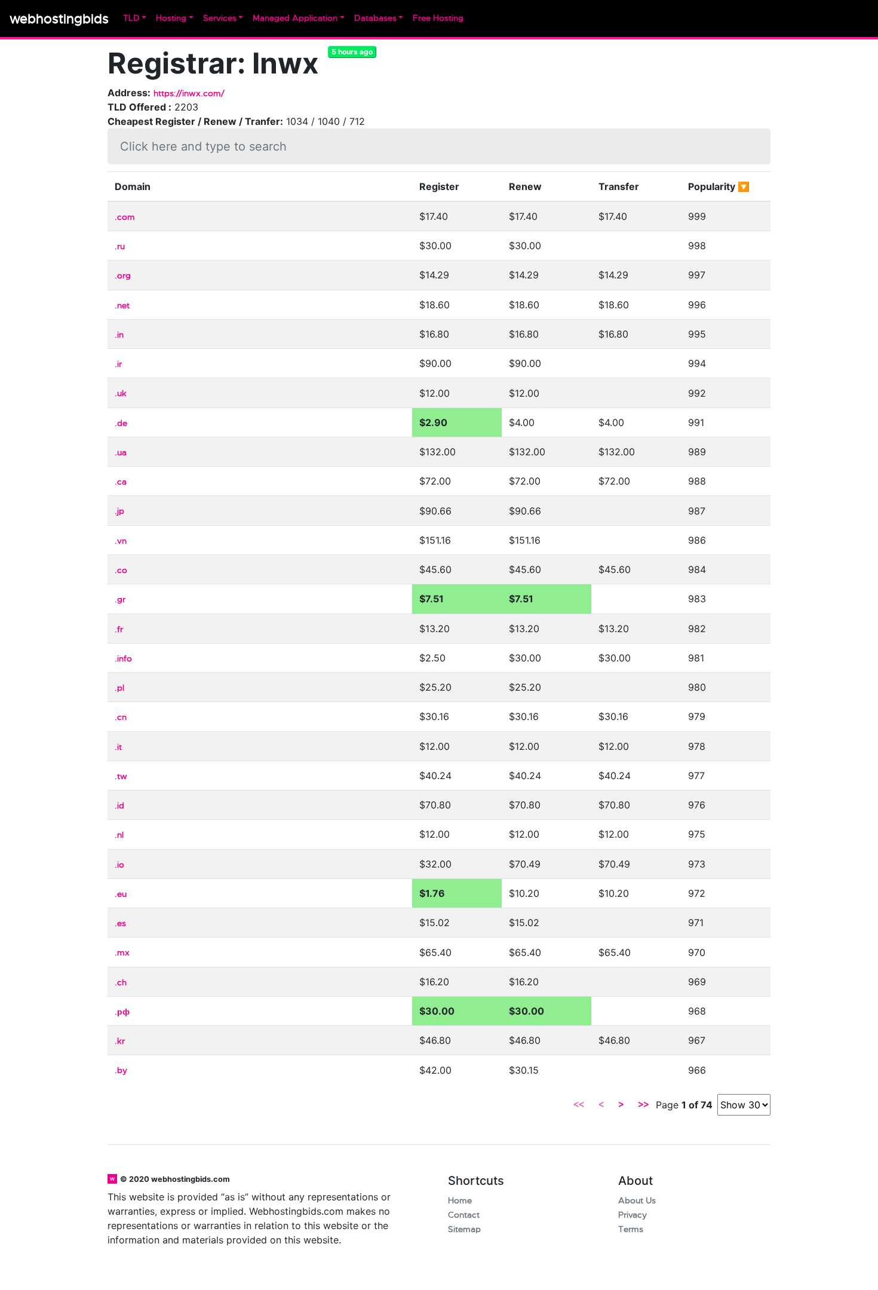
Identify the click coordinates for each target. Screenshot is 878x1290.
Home (460, 1201)
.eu (121, 894)
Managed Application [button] (295, 18)
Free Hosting (438, 18)
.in (119, 335)
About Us (637, 1201)
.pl (119, 688)
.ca (121, 482)
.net (122, 306)
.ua (121, 453)
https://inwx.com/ (189, 93)
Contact (464, 1215)
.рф (122, 1012)
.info (123, 659)
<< (578, 1105)
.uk (121, 393)
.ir (118, 364)
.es (120, 923)
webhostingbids (59, 19)
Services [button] (220, 18)
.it (118, 747)
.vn (121, 541)
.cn (121, 717)
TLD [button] (131, 18)
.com (125, 217)
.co (121, 570)
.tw (121, 776)
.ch (121, 983)
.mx (122, 953)
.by (121, 1070)
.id (119, 806)
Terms (630, 1229)
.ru (120, 246)
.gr (120, 600)
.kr (120, 1041)
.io (119, 865)
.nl (119, 835)
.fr (119, 629)
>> (643, 1105)
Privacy (632, 1215)
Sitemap (464, 1229)
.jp (119, 511)
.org (123, 276)
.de (121, 423)
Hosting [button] (171, 18)
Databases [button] (375, 18)
